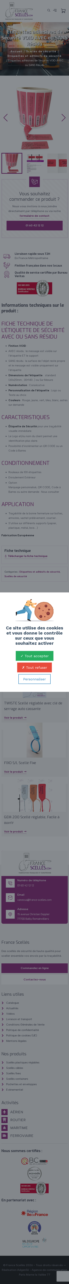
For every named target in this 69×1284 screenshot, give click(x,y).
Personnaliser (34, 679)
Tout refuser (36, 667)
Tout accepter (36, 656)
